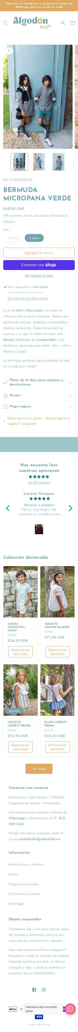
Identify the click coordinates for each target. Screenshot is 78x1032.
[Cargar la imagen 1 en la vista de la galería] (19, 161)
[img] (39, 477)
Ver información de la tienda (28, 298)
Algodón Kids (43, 1024)
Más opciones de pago (39, 275)
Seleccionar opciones (20, 651)
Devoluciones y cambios (26, 864)
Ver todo (39, 768)
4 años (13, 238)
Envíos (13, 874)
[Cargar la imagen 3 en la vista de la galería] (58, 161)
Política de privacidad (24, 894)
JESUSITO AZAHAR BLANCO (57, 626)
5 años (34, 238)
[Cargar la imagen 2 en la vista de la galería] (38, 161)
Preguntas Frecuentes (23, 884)
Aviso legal (16, 903)
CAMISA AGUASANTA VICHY (16, 627)
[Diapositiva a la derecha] (73, 163)
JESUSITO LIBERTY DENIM (19, 724)
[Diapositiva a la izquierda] (5, 163)
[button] (5, 23)
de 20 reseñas (39, 482)
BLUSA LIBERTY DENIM (56, 724)
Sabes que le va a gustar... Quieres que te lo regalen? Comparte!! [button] (38, 421)
